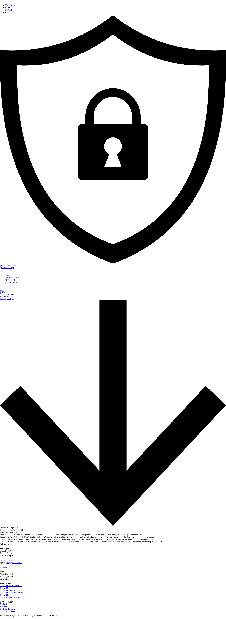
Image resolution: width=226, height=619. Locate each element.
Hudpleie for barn (7, 609)
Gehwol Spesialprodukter (10, 597)
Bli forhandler (10, 280)
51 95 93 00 (8, 560)
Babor (7, 7)
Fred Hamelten (11, 12)
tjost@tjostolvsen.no (14, 562)
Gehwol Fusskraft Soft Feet (11, 593)
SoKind (8, 10)
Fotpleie (3, 606)
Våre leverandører (7, 611)
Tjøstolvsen (10, 5)
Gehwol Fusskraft (7, 590)
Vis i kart (3, 567)
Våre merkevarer (12, 278)
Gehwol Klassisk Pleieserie (11, 585)
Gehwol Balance (7, 595)
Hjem (7, 275)
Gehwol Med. (6, 588)
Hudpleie (4, 604)
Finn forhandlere (11, 282)
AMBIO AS (52, 616)
